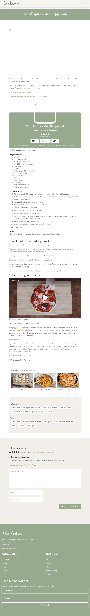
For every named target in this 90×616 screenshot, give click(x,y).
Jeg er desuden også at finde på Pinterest (24, 344)
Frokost (4, 563)
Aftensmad (16, 408)
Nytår (48, 563)
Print (36, 141)
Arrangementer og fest (31, 408)
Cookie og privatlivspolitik (9, 548)
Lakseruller (22, 389)
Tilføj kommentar (70, 506)
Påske (48, 567)
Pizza (42, 412)
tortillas (17, 157)
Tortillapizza (31, 426)
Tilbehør (5, 575)
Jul (47, 559)
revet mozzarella (24, 162)
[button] (41, 134)
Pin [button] (56, 141)
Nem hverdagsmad (30, 412)
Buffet (54, 408)
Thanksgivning (51, 571)
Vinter (50, 412)
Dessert (4, 567)
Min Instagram (14, 340)
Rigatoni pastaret (45, 389)
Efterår (62, 408)
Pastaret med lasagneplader (68, 389)
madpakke (49, 422)
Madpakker (16, 412)
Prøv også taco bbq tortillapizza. (20, 92)
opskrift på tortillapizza (64, 422)
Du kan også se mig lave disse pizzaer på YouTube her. (28, 96)
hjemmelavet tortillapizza (32, 422)
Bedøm (46, 141)
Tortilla (21, 426)
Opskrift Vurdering (16, 465)
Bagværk (5, 571)
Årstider (46, 408)
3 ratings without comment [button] (42, 452)
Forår (70, 408)
